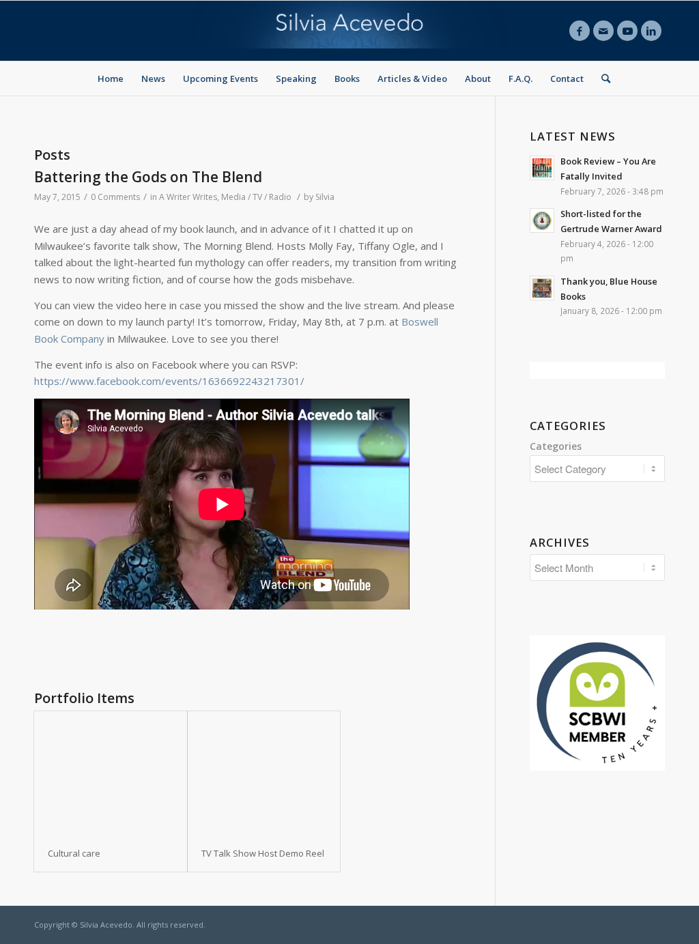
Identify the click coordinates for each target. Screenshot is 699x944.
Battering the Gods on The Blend (148, 176)
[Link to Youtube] (627, 30)
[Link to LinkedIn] (651, 30)
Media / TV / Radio (256, 197)
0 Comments (115, 197)
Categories (556, 446)
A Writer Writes (188, 197)
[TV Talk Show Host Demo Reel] (264, 773)
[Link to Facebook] (579, 30)
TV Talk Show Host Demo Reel (262, 853)
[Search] (601, 78)
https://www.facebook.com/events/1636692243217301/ (169, 381)
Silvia (324, 197)
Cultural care (74, 853)
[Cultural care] (110, 773)
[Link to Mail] (603, 30)
